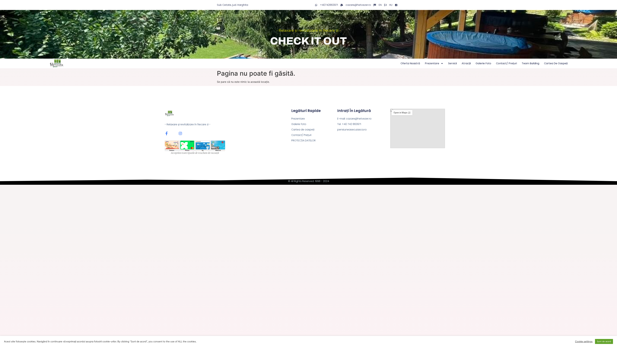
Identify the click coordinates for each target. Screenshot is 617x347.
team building (530, 63)
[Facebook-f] (166, 133)
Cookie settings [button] (584, 341)
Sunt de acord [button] (604, 341)
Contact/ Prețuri (506, 63)
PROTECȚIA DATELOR (303, 140)
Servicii (452, 63)
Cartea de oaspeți (556, 63)
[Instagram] (180, 133)
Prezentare (432, 63)
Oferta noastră (410, 63)
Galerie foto (483, 63)
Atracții (466, 63)
